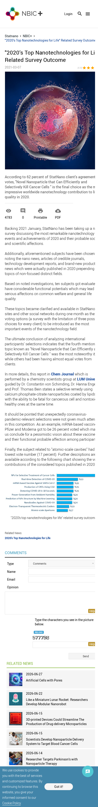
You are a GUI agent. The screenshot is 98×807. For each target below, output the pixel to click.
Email (11, 579)
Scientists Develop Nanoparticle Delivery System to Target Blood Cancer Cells (55, 741)
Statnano (11, 36)
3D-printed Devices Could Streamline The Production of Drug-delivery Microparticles (56, 721)
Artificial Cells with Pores (44, 680)
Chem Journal (62, 374)
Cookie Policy (11, 803)
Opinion (12, 587)
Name (11, 571)
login (68, 14)
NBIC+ (27, 36)
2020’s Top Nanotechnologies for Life (27, 538)
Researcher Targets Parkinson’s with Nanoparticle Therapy (52, 761)
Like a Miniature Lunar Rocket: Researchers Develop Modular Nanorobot (57, 701)
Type (10, 563)
